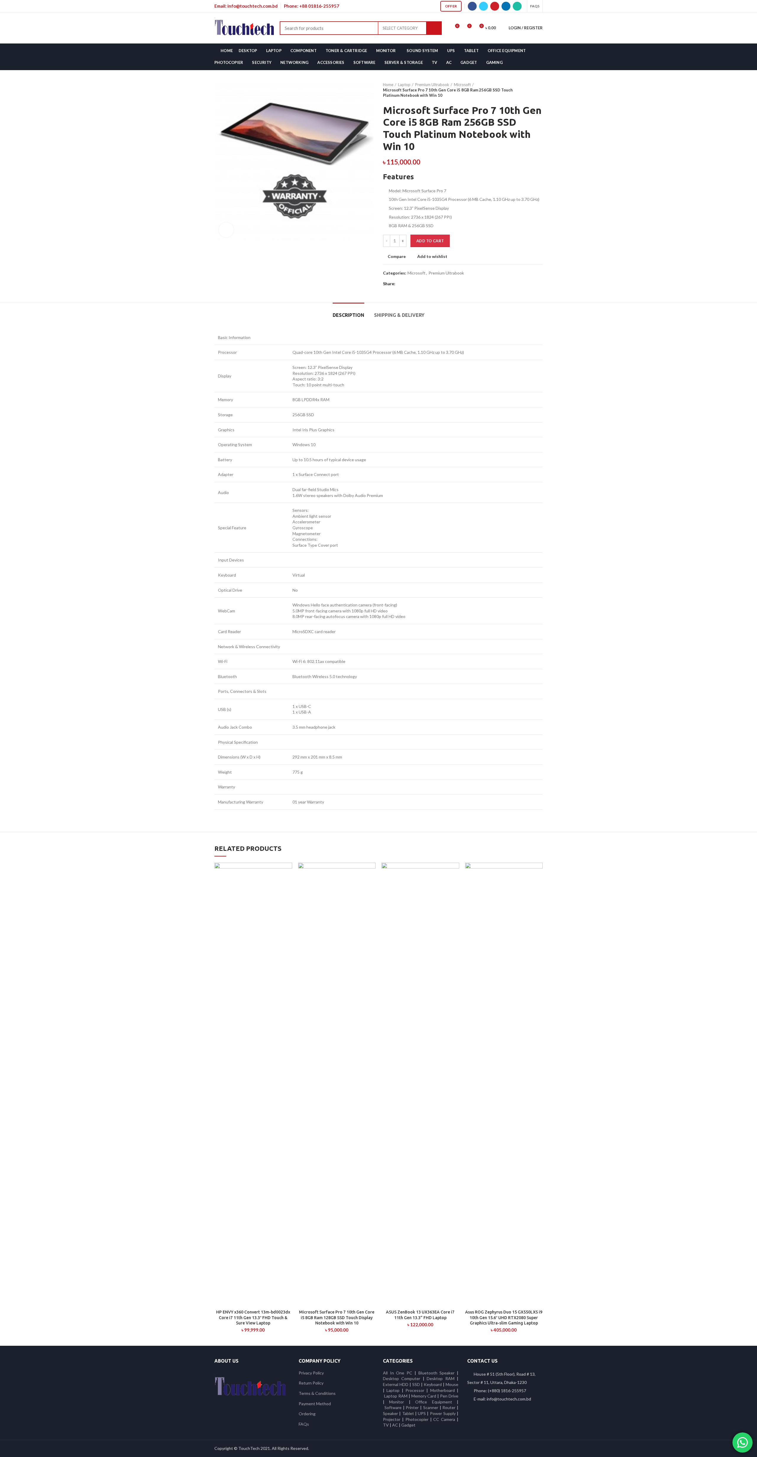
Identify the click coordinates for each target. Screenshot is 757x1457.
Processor (414, 1390)
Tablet (408, 1413)
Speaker (390, 1413)
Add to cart (430, 240)
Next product (540, 90)
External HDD (395, 1384)
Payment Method (315, 1403)
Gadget (408, 1424)
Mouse (452, 1384)
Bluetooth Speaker (436, 1372)
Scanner (430, 1407)
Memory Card (423, 1395)
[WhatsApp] (517, 6)
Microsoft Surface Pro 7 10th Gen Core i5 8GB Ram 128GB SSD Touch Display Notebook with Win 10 (336, 1317)
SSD (416, 1384)
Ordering (307, 1413)
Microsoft (462, 84)
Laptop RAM (395, 1395)
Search (434, 28)
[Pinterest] (494, 6)
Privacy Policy (311, 1372)
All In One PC (397, 1372)
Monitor (396, 1401)
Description (348, 315)
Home (388, 84)
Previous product (528, 90)
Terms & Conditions (317, 1393)
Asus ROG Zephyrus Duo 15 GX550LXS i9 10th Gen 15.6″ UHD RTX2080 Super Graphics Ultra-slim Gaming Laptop (503, 1317)
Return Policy (311, 1382)
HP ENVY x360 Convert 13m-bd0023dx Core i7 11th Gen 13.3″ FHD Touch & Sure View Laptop (253, 1317)
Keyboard (433, 1384)
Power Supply (443, 1413)
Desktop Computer (401, 1378)
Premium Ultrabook (432, 84)
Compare (397, 256)
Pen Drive (449, 1395)
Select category (400, 28)
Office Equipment (433, 1401)
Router (448, 1407)
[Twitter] (483, 6)
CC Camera (444, 1419)
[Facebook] (472, 6)
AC (395, 1424)
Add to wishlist (432, 256)
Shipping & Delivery (399, 315)
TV (386, 1424)
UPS (422, 1413)
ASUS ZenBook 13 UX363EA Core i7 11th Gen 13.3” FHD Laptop (420, 1315)
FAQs (304, 1424)
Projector (391, 1419)
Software (393, 1407)
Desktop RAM (440, 1378)
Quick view (287, 885)
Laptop (404, 84)
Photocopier (416, 1419)
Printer (412, 1407)
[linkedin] (506, 6)
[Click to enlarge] (226, 229)
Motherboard (442, 1390)
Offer (451, 6)
